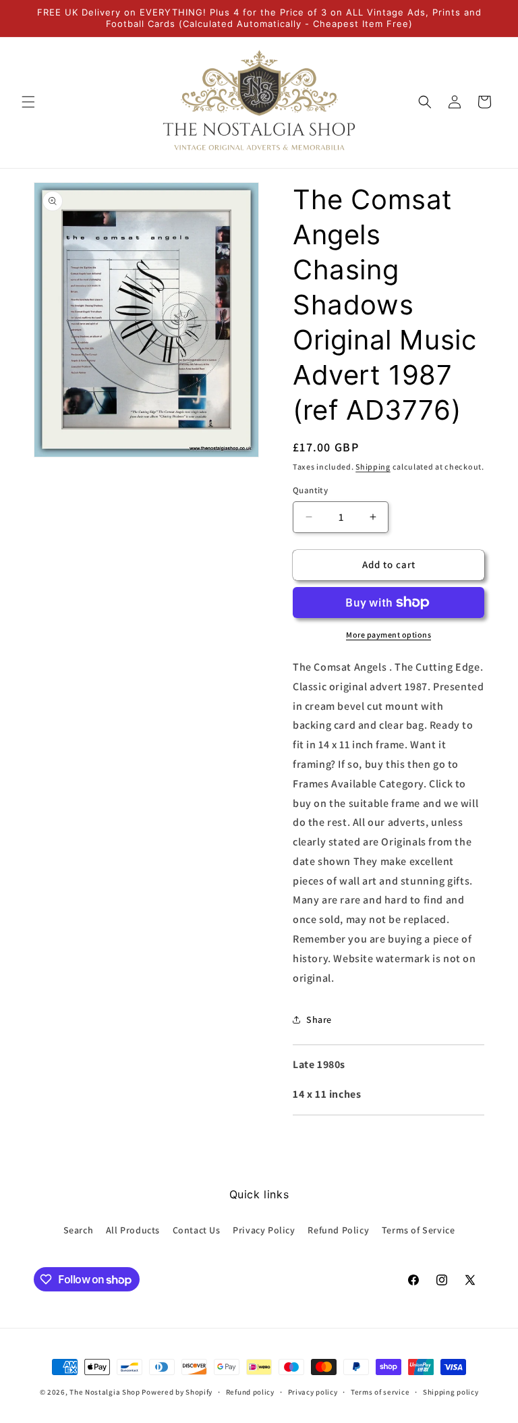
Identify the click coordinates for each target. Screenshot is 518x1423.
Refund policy (250, 1392)
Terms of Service (418, 1230)
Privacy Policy (264, 1230)
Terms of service (380, 1392)
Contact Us (197, 1230)
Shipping (373, 467)
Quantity (310, 490)
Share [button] (319, 1019)
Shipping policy (451, 1392)
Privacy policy (313, 1392)
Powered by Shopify (177, 1392)
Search (78, 1230)
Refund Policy (338, 1230)
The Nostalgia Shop (104, 1392)
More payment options (388, 635)
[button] (28, 102)
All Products (133, 1230)
